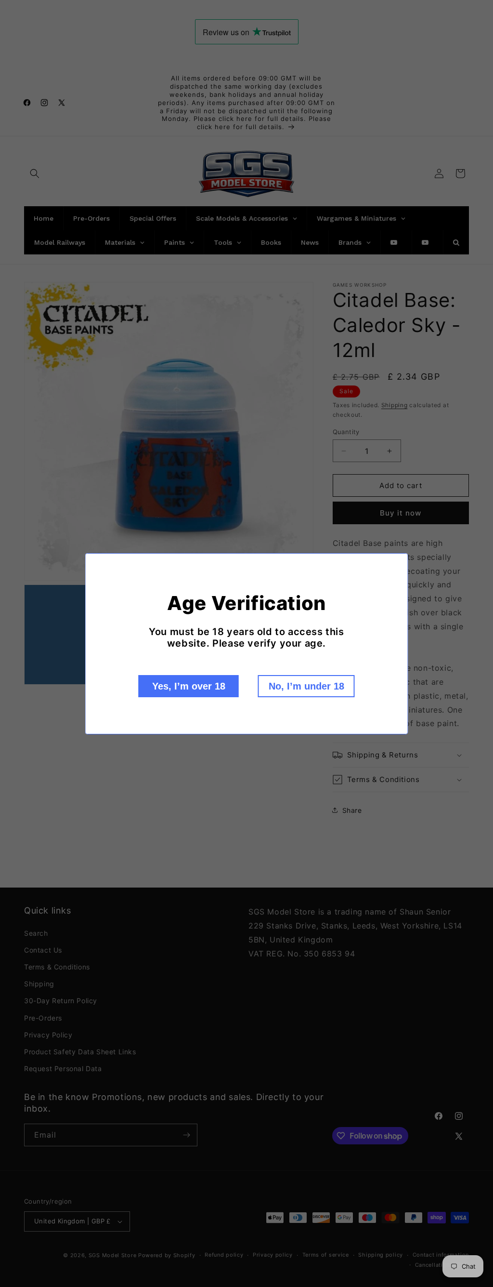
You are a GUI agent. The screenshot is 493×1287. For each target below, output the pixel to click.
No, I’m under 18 (306, 686)
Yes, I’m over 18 (188, 686)
